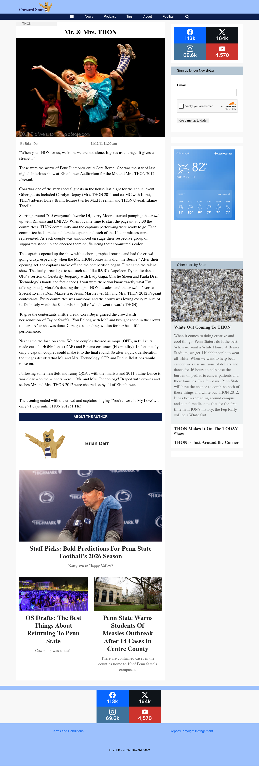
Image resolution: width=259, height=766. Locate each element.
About (147, 16)
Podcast (110, 16)
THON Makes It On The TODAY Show (206, 431)
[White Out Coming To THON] (207, 322)
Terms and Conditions (68, 731)
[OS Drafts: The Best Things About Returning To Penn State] (53, 609)
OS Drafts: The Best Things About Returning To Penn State (53, 629)
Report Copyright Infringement (191, 731)
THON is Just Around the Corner (206, 442)
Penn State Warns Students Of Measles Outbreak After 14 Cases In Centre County (128, 633)
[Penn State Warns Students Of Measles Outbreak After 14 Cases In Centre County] (128, 609)
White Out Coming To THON (202, 327)
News (89, 16)
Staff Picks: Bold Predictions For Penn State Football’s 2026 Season (91, 552)
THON (27, 23)
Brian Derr (32, 143)
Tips (129, 16)
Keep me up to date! (193, 120)
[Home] (35, 10)
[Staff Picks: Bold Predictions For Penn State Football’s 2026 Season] (90, 540)
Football (168, 16)
